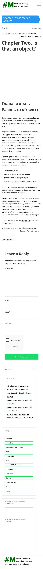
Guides (8, 478)
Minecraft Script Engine (14, 447)
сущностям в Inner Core (22, 121)
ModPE (8, 452)
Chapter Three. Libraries (30, 36)
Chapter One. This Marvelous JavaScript (19, 33)
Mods (8, 487)
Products (9, 469)
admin (5, 28)
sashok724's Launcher (14, 465)
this (12, 123)
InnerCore (9, 443)
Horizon (9, 439)
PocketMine (10, 474)
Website (8, 324)
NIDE (7, 460)
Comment (9, 269)
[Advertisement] (21, 77)
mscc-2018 (25, 220)
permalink (9, 223)
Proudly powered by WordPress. (16, 564)
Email (7, 312)
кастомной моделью (30, 132)
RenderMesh (17, 151)
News (8, 491)
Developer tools (11, 482)
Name (7, 300)
